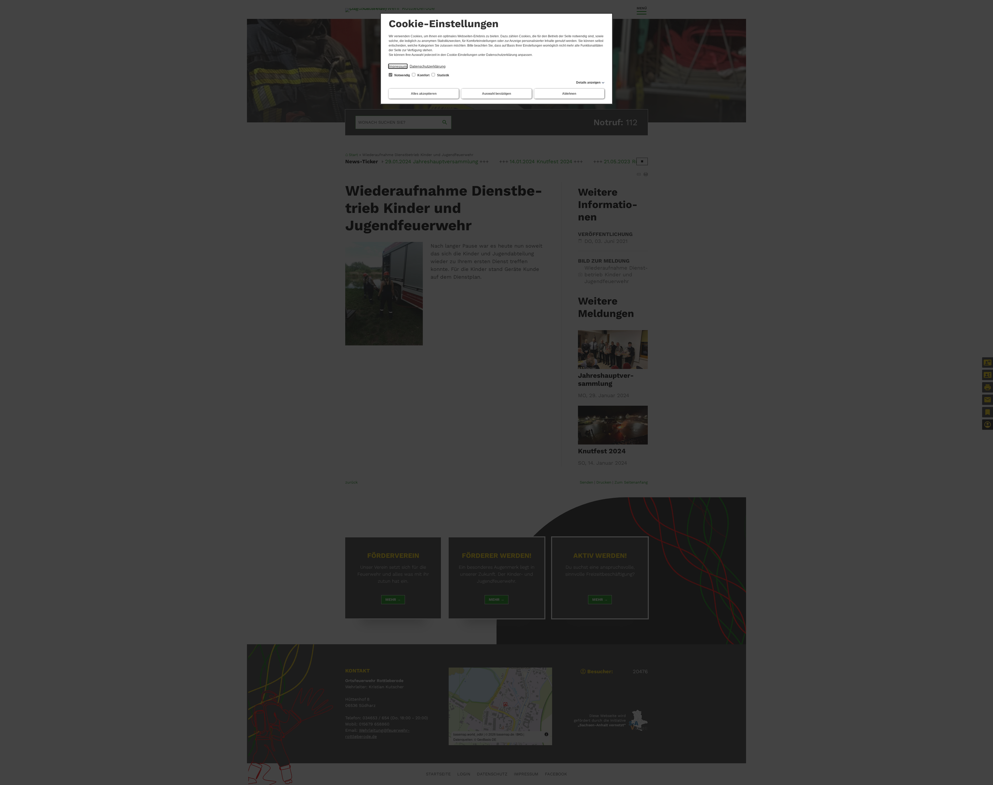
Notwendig (402, 75)
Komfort (423, 75)
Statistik (442, 75)
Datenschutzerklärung (428, 66)
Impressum (398, 66)
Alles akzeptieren (424, 93)
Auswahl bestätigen (496, 93)
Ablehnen (569, 93)
